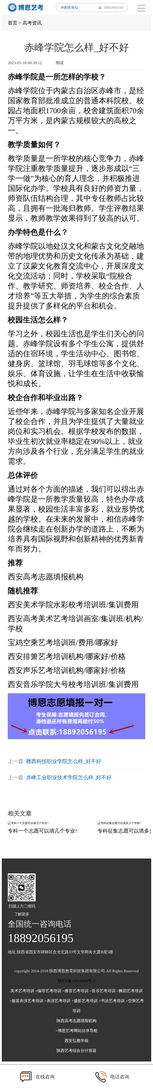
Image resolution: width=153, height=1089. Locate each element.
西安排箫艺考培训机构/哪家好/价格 (67, 656)
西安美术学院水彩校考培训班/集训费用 (73, 604)
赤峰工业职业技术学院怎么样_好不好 (69, 777)
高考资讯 (32, 23)
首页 (12, 23)
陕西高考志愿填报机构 (76, 1020)
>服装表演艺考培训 (26, 1001)
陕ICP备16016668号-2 (76, 981)
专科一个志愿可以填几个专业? (42, 831)
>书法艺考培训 (112, 1001)
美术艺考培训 (22, 991)
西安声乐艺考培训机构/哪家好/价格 (67, 670)
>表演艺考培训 (57, 1001)
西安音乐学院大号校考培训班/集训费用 (73, 684)
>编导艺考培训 (48, 991)
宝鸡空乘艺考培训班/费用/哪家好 (63, 642)
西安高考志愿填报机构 (45, 577)
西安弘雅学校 (76, 1040)
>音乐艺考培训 (102, 991)
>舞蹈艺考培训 (130, 991)
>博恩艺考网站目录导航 (77, 1030)
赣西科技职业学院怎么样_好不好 (63, 761)
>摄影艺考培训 (85, 1001)
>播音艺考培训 (75, 991)
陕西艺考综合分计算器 (76, 1050)
